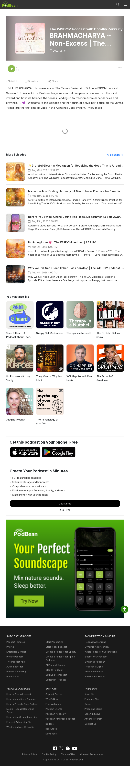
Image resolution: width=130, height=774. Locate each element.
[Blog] (68, 748)
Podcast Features (15, 642)
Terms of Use (68, 754)
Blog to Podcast (54, 669)
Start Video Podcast (56, 646)
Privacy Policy (29, 754)
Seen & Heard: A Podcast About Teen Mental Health (18, 335)
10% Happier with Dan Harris (79, 378)
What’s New (52, 699)
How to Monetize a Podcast (21, 699)
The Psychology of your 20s (47, 421)
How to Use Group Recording (21, 717)
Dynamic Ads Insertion (97, 646)
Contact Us (90, 723)
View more (95, 107)
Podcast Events (54, 709)
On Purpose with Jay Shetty (18, 378)
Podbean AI (12, 676)
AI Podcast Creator (56, 665)
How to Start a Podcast (18, 694)
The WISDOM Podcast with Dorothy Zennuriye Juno (88, 29)
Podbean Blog (91, 699)
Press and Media (93, 709)
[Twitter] (61, 748)
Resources (51, 728)
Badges (50, 723)
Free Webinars (53, 704)
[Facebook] (55, 748)
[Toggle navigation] (125, 4)
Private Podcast (14, 656)
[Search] (117, 4)
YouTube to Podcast (56, 674)
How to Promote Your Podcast (22, 704)
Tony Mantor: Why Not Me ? (49, 378)
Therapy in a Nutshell (78, 333)
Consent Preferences (91, 754)
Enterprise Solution (16, 651)
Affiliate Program (93, 718)
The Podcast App (15, 661)
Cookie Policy (49, 754)
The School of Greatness (104, 378)
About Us (89, 694)
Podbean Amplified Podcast (60, 718)
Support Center (54, 694)
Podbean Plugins (94, 666)
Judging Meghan (15, 419)
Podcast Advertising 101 (18, 722)
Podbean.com (76, 759)
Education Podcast (56, 679)
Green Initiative (92, 713)
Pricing (10, 646)
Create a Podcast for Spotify (61, 651)
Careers (88, 704)
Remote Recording (16, 671)
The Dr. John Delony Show (108, 335)
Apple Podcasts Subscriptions (101, 651)
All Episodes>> (115, 154)
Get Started (65, 503)
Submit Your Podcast (96, 656)
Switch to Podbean (95, 661)
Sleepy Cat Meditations (49, 333)
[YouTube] (74, 748)
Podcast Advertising (95, 642)
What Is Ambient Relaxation (20, 727)
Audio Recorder (14, 666)
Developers (52, 733)
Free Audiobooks (94, 671)
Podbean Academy (56, 713)
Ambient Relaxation (95, 676)
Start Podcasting (54, 642)
